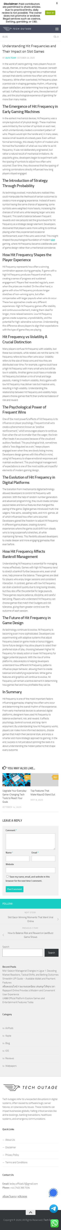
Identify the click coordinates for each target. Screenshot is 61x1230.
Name (9, 852)
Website (10, 864)
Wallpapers (11, 1065)
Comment (11, 830)
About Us (10, 1139)
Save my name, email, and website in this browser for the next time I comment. (28, 878)
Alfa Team (10, 58)
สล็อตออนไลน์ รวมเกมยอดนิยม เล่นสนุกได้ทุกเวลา (28, 986)
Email (35, 852)
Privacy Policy (12, 1154)
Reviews (9, 1058)
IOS (7, 1050)
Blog (5, 36)
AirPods (9, 1028)
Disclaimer (10, 1147)
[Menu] (57, 29)
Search (5, 946)
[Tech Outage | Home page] (22, 29)
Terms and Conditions (16, 1162)
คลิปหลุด (22, 1196)
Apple (8, 1035)
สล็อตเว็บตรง (9, 1196)
